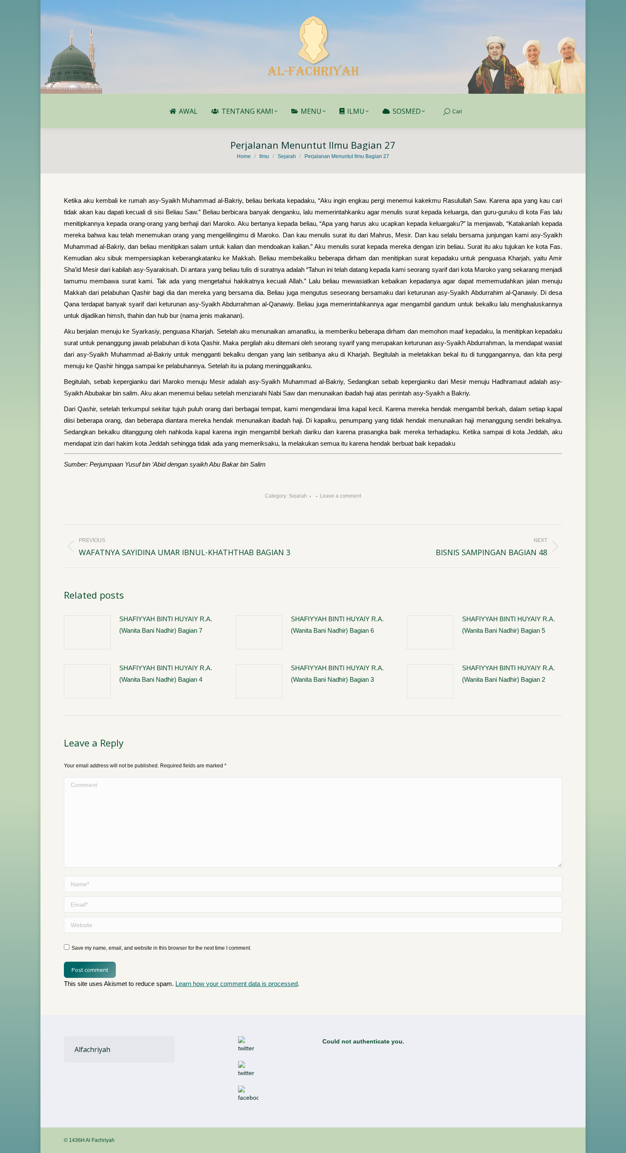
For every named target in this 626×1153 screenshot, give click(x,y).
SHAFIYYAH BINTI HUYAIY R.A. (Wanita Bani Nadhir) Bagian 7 (165, 624)
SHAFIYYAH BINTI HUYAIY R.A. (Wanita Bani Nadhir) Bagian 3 (337, 673)
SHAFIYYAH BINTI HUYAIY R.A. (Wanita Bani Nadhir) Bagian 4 (165, 673)
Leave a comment (340, 496)
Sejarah (298, 496)
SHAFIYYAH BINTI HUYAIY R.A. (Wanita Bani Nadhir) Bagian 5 (508, 624)
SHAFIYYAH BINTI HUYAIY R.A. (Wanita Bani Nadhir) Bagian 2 (508, 673)
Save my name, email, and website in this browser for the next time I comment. (161, 948)
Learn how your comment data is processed (236, 983)
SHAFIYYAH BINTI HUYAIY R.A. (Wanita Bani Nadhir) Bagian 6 (337, 624)
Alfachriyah (92, 1049)
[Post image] (87, 632)
